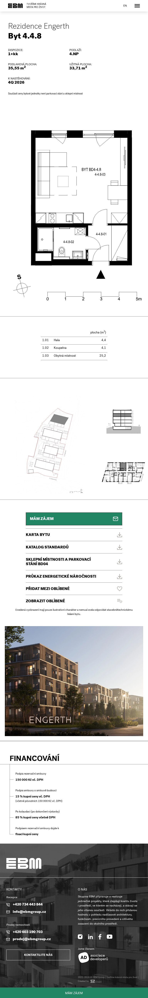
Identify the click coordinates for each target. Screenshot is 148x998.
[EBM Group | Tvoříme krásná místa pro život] (15, 5)
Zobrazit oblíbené (45, 601)
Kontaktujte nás (38, 955)
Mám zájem (74, 993)
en (125, 6)
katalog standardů (47, 548)
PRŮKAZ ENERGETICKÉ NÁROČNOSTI (61, 577)
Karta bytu (38, 535)
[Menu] (137, 5)
